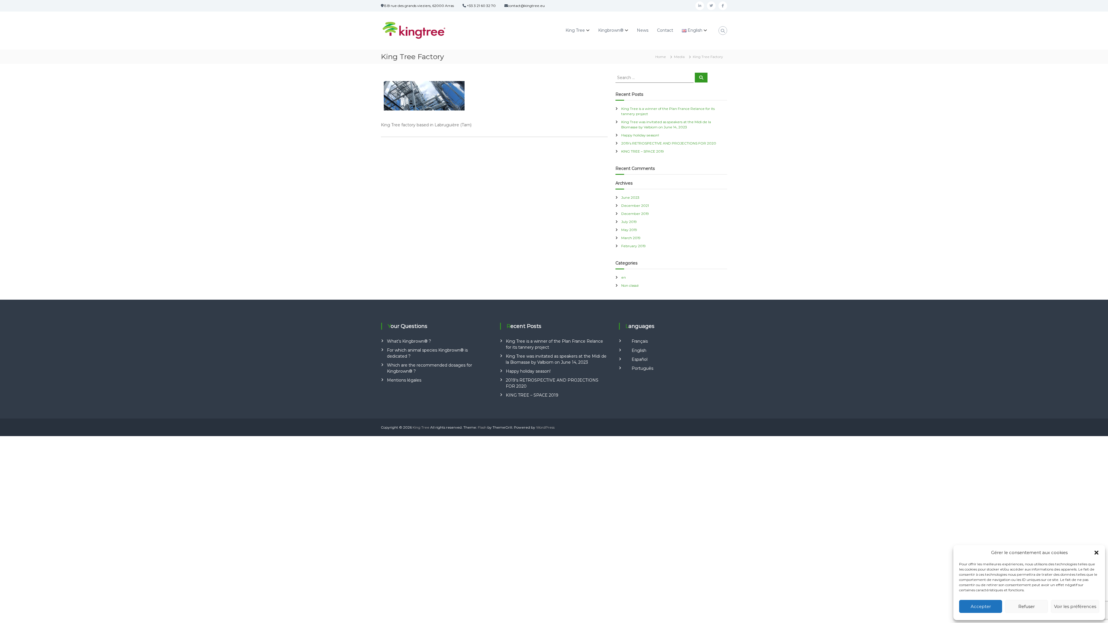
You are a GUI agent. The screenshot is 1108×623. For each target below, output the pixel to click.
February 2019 (633, 246)
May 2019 (629, 230)
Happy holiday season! (640, 135)
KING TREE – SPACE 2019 (642, 151)
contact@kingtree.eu (526, 5)
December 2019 (635, 213)
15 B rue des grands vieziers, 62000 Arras (418, 5)
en (623, 277)
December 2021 (635, 205)
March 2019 (631, 238)
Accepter (981, 606)
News (642, 30)
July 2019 (629, 221)
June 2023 (630, 197)
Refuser (1026, 606)
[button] (1096, 553)
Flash (482, 427)
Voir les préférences (1075, 606)
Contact (665, 30)
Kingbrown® (611, 30)
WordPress (545, 427)
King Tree (575, 30)
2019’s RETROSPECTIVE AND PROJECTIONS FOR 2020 (668, 143)
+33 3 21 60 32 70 (481, 5)
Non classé (630, 285)
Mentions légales (404, 380)
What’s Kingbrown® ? (409, 341)
